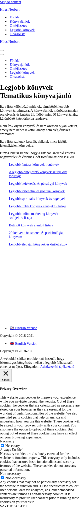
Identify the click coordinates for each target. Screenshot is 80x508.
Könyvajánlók (20, 21)
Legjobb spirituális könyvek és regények (37, 198)
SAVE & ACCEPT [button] (13, 506)
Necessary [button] (7, 441)
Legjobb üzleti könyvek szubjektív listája (37, 206)
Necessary (12, 446)
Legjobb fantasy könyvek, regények (34, 164)
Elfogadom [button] (31, 366)
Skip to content (10, 2)
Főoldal (15, 17)
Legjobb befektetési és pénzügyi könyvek (38, 183)
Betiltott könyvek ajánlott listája (31, 225)
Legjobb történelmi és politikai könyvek (37, 191)
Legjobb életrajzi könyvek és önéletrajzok (38, 244)
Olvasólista (17, 34)
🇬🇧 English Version (23, 328)
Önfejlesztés (18, 25)
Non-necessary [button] (10, 473)
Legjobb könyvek (22, 30)
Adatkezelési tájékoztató (57, 366)
